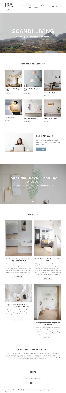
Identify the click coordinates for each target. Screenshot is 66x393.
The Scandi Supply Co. (34, 378)
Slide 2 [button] (33, 201)
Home (24, 5)
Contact (35, 7)
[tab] (32, 201)
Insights (41, 5)
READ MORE (18, 276)
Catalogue (32, 5)
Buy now (41, 149)
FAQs (29, 7)
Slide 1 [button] (32, 201)
